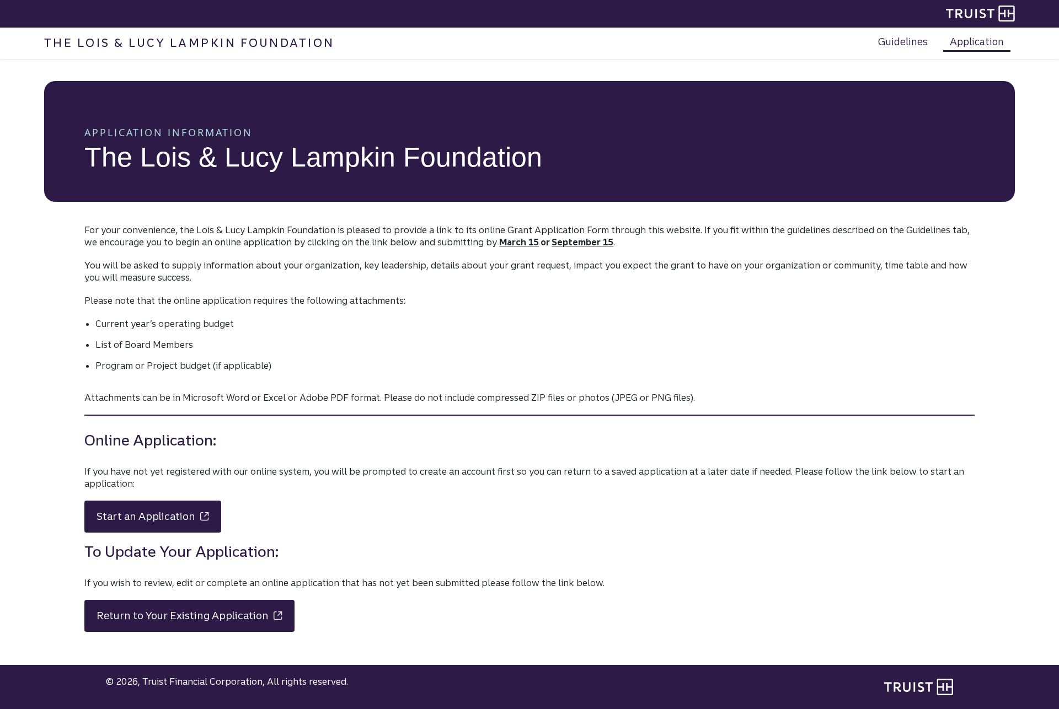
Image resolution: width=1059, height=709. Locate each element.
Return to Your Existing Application (196, 615)
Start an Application (159, 516)
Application (977, 41)
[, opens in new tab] (918, 687)
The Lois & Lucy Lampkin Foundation (189, 43)
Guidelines (903, 41)
